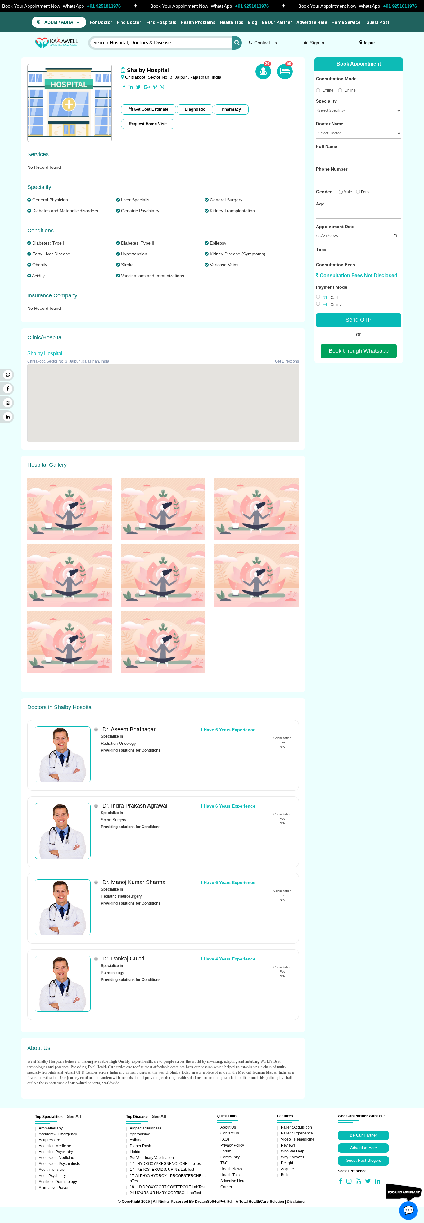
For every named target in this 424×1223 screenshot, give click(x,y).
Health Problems (198, 22)
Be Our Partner (277, 22)
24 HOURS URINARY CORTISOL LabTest (165, 1193)
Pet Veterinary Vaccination (152, 1158)
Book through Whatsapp (359, 351)
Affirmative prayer (54, 1187)
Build (285, 1175)
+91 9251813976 (104, 6)
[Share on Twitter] (138, 87)
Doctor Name (329, 123)
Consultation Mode (336, 78)
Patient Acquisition (296, 1127)
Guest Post (377, 22)
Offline (328, 90)
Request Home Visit (148, 123)
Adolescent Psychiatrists (59, 1163)
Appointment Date (335, 226)
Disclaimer (296, 1201)
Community (230, 1157)
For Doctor (100, 22)
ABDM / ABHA (58, 22)
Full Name (326, 146)
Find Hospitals (161, 22)
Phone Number (331, 169)
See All (74, 1116)
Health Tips (231, 22)
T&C (224, 1163)
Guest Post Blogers (363, 1160)
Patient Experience (297, 1133)
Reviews (288, 1145)
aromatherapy (51, 1128)
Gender (324, 191)
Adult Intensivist (52, 1169)
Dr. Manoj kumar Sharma (133, 882)
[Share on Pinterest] (155, 87)
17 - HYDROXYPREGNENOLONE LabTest (166, 1163)
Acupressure (49, 1140)
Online (350, 90)
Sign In (317, 42)
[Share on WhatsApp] (162, 87)
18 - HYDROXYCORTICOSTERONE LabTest (167, 1187)
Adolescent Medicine (56, 1158)
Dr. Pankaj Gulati (123, 958)
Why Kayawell (293, 1157)
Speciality (326, 100)
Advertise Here (311, 22)
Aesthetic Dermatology (58, 1181)
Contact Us (265, 42)
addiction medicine (55, 1146)
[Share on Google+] (147, 87)
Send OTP (358, 320)
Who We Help (292, 1151)
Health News (231, 1169)
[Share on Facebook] (124, 87)
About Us (228, 1127)
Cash (335, 297)
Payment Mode (331, 287)
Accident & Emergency (58, 1134)
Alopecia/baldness (145, 1128)
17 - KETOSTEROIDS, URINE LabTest (162, 1169)
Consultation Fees (335, 264)
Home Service (346, 22)
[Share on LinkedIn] (130, 87)
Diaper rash (140, 1146)
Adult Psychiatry (52, 1176)
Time (321, 249)
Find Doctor (129, 22)
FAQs (224, 1139)
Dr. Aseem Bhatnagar (129, 729)
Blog (252, 22)
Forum (225, 1151)
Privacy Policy (232, 1145)
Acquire (287, 1169)
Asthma (136, 1140)
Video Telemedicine (297, 1139)
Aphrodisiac (140, 1134)
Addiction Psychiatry (56, 1152)
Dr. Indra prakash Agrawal (134, 806)
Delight (287, 1163)
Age (320, 203)
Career (226, 1187)
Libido (135, 1152)
